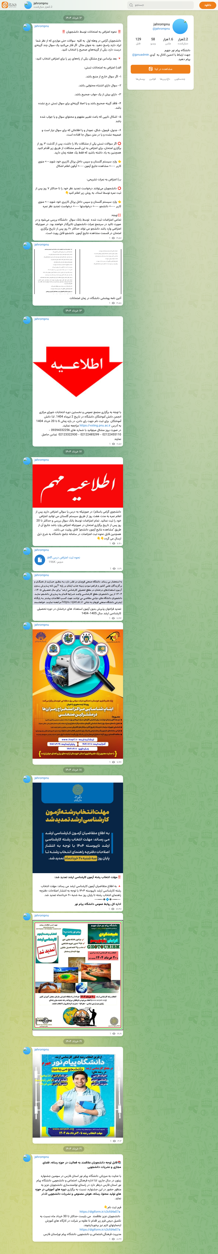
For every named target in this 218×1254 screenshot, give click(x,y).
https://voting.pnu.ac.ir (95, 425)
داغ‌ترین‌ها (165, 79)
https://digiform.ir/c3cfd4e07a (100, 1212)
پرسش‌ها (140, 79)
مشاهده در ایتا (163, 69)
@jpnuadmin (140, 55)
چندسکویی (179, 79)
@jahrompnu (161, 29)
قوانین (152, 79)
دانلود (207, 5)
